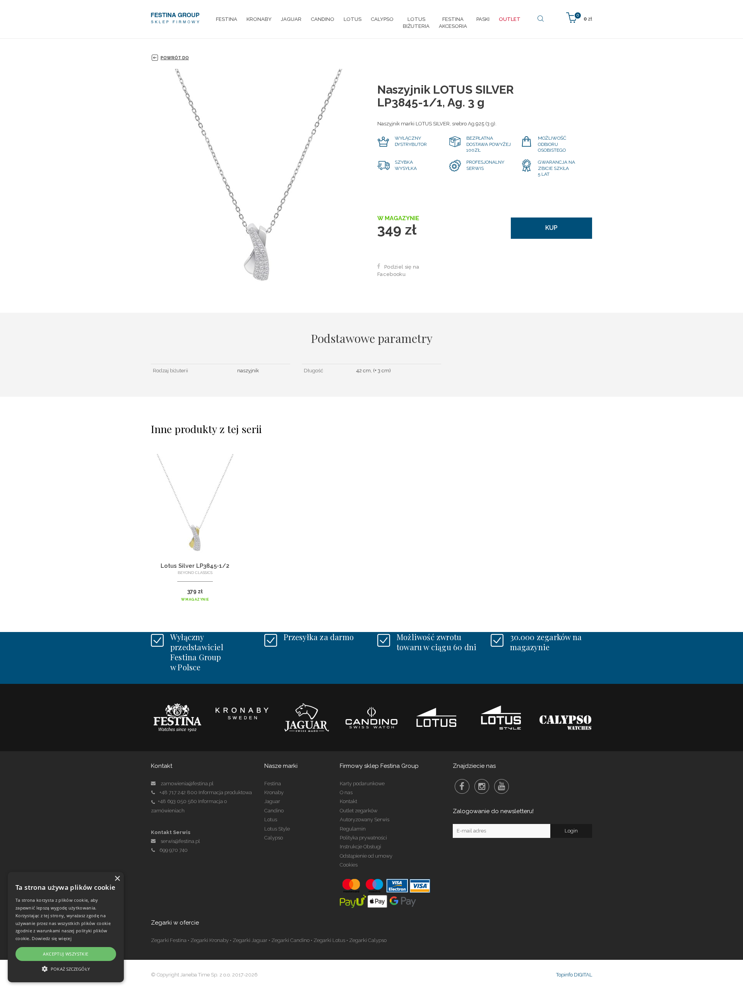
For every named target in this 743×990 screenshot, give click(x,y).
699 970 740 (173, 850)
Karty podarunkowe (362, 783)
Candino (274, 811)
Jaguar (272, 801)
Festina (272, 783)
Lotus (270, 819)
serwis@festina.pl (180, 841)
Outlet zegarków (358, 811)
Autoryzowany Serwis (364, 819)
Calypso (273, 838)
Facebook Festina (462, 786)
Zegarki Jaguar (250, 940)
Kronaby (274, 792)
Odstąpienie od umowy (366, 856)
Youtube (501, 786)
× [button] (117, 879)
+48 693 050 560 (177, 801)
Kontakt (348, 801)
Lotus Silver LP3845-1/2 (195, 565)
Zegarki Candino (290, 940)
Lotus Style (277, 829)
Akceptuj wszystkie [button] (65, 954)
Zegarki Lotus (329, 940)
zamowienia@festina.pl (187, 783)
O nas (346, 792)
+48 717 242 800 (178, 792)
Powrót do (175, 57)
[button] (65, 968)
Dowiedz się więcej (51, 938)
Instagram (481, 786)
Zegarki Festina (169, 940)
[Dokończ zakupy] (579, 17)
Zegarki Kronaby (209, 940)
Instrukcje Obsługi (360, 847)
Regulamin (353, 829)
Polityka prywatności (363, 838)
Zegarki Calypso (368, 940)
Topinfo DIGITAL (574, 975)
